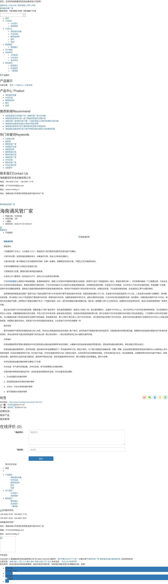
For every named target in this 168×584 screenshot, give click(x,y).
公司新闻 (14, 55)
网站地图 (21, 5)
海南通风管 (115, 558)
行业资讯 (14, 57)
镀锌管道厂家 (10, 144)
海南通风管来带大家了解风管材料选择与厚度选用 (25, 126)
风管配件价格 (10, 146)
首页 (7, 18)
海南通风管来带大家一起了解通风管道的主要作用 (25, 118)
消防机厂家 (12, 407)
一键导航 (14, 70)
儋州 (28, 561)
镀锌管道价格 (10, 151)
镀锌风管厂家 (10, 162)
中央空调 (14, 34)
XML (34, 5)
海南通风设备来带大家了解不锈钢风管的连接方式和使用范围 (30, 128)
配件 (12, 39)
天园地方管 (9, 138)
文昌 (41, 561)
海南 (11, 561)
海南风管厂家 (10, 157)
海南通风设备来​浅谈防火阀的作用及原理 (21, 123)
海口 (16, 561)
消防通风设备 (16, 31)
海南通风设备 (105, 558)
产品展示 (9, 474)
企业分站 (12, 5)
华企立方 (65, 561)
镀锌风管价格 (10, 154)
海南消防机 (9, 149)
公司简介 (9, 20)
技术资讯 (14, 60)
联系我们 (9, 62)
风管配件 (9, 167)
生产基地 (9, 49)
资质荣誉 (14, 26)
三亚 (20, 561)
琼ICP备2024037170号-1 (68, 558)
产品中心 (9, 28)
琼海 (37, 561)
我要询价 (3, 230)
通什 (32, 561)
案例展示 (9, 44)
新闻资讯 (9, 52)
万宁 (45, 561)
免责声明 (73, 561)
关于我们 (9, 490)
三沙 (24, 561)
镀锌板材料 (15, 36)
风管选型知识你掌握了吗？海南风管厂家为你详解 (25, 115)
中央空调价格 (10, 165)
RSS (28, 5)
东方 (49, 561)
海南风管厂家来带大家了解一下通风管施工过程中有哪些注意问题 (32, 121)
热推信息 (3, 5)
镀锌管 (8, 141)
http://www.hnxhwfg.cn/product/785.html (25, 402)
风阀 (12, 41)
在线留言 (14, 68)
